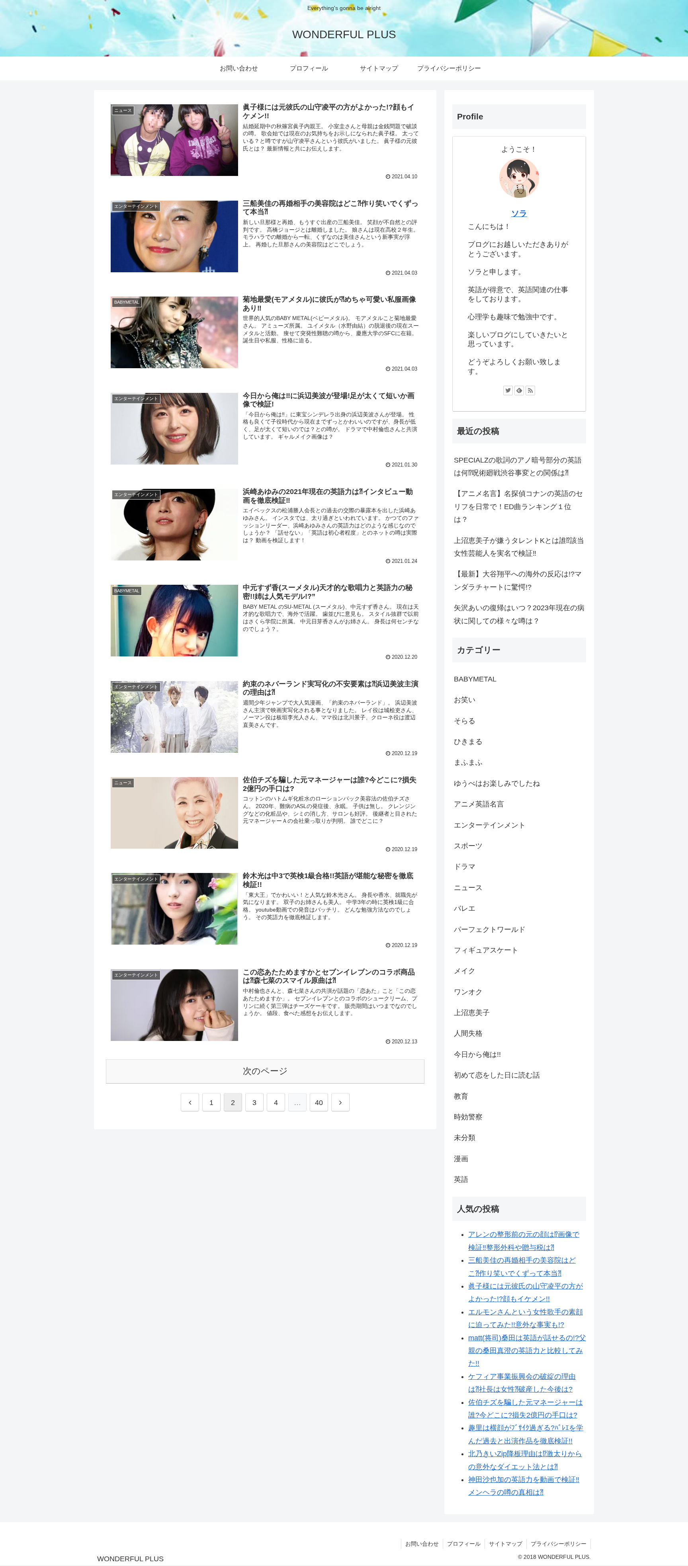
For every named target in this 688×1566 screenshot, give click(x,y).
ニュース (468, 888)
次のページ (265, 1071)
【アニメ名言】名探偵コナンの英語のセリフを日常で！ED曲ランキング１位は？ (518, 506)
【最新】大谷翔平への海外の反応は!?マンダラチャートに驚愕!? (518, 580)
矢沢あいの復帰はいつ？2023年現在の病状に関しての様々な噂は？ (519, 614)
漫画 (461, 1159)
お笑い (464, 700)
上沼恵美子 (472, 1013)
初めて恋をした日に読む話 (497, 1075)
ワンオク (468, 992)
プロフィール (464, 1544)
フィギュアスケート (486, 950)
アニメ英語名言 (479, 804)
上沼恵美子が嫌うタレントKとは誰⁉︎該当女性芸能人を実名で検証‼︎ (519, 547)
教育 (461, 1096)
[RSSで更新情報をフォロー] (530, 390)
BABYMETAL (475, 679)
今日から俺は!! (477, 1054)
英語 (461, 1179)
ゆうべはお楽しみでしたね (497, 783)
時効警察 (468, 1117)
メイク (464, 971)
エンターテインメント (490, 825)
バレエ (464, 908)
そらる (464, 721)
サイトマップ (505, 1544)
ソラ (519, 213)
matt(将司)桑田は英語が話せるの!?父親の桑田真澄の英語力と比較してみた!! (527, 1351)
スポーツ (468, 846)
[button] (174, 140)
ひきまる (468, 742)
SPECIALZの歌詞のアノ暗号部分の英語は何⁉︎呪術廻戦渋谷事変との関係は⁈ (518, 466)
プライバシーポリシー (558, 1544)
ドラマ (464, 867)
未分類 (464, 1138)
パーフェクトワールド (490, 929)
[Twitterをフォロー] (508, 390)
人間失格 (468, 1033)
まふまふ (468, 762)
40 (319, 1103)
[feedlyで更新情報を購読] (519, 390)
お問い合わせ (422, 1544)
